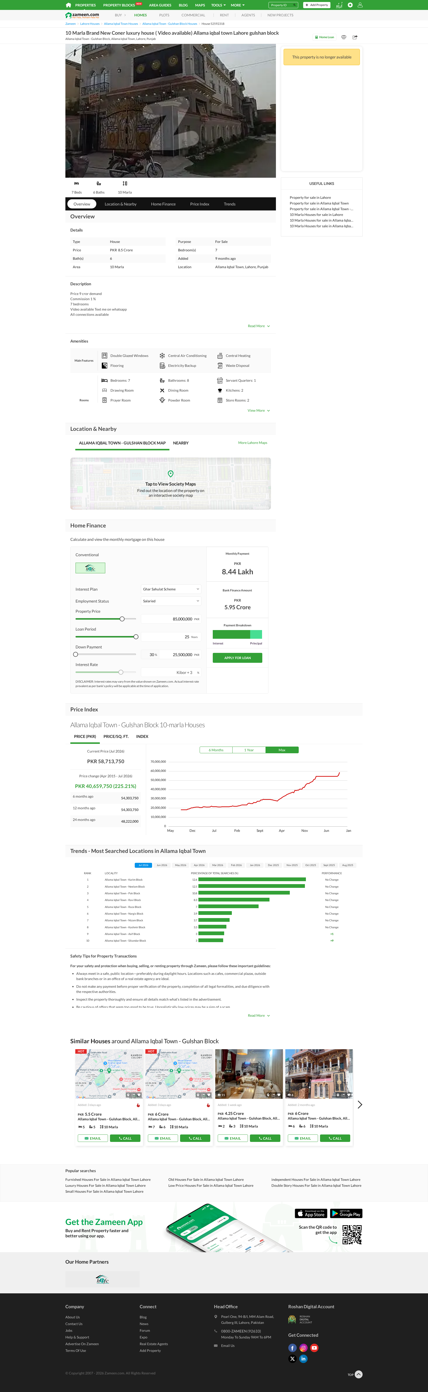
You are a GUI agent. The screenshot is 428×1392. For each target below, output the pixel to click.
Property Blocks (122, 4)
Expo (143, 1337)
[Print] (343, 37)
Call (127, 1138)
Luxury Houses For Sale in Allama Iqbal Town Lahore (105, 1185)
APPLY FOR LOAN (237, 658)
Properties (85, 5)
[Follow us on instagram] (304, 1352)
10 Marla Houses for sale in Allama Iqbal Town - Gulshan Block (322, 226)
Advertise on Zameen (82, 1344)
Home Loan (326, 37)
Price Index (199, 204)
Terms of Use (75, 1350)
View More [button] (256, 410)
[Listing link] (109, 1097)
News (144, 1324)
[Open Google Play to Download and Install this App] (346, 1217)
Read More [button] (256, 326)
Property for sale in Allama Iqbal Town (319, 203)
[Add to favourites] (138, 1095)
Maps (200, 5)
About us (72, 1317)
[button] (171, 589)
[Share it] (133, 1094)
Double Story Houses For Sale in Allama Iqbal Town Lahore (316, 1185)
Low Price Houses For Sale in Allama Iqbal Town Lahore (210, 1185)
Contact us (73, 1324)
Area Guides (160, 5)
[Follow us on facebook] (293, 1352)
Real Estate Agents (154, 1344)
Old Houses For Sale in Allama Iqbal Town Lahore (206, 1179)
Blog (183, 5)
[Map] (128, 1094)
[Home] (68, 4)
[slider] (122, 618)
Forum (145, 1330)
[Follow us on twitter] (293, 1363)
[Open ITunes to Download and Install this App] (312, 1217)
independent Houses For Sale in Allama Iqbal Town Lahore (315, 1179)
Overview (82, 204)
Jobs (68, 1330)
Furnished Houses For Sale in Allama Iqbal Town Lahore (108, 1179)
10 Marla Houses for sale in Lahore (316, 214)
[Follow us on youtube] (315, 1352)
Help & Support (77, 1337)
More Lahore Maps (252, 442)
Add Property (150, 1350)
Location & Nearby (120, 204)
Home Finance (163, 204)
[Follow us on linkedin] (304, 1363)
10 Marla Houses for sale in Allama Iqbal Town (322, 220)
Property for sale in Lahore (310, 197)
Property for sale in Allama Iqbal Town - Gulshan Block (322, 209)
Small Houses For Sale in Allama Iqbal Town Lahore (104, 1191)
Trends (230, 204)
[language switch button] (339, 5)
